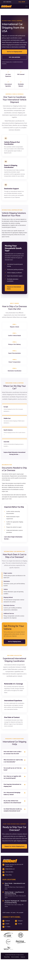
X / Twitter (6, 927)
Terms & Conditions (15, 957)
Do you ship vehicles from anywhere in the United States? (12, 802)
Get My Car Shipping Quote (14, 52)
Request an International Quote (14, 288)
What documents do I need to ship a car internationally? (13, 761)
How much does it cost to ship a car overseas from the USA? (12, 753)
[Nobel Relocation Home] (9, 863)
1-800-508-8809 (9, 872)
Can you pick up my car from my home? (12, 769)
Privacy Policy (8, 875)
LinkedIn (6, 924)
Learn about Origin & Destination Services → (13, 538)
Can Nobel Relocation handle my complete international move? (13, 810)
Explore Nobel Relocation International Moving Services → (14, 453)
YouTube (19, 924)
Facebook (6, 921)
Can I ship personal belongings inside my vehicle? (12, 794)
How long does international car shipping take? (12, 785)
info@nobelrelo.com (10, 869)
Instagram (19, 921)
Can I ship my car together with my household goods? (12, 777)
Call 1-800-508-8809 (14, 57)
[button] (26, 6)
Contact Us (23, 957)
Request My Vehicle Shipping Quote (15, 846)
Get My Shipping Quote (14, 642)
